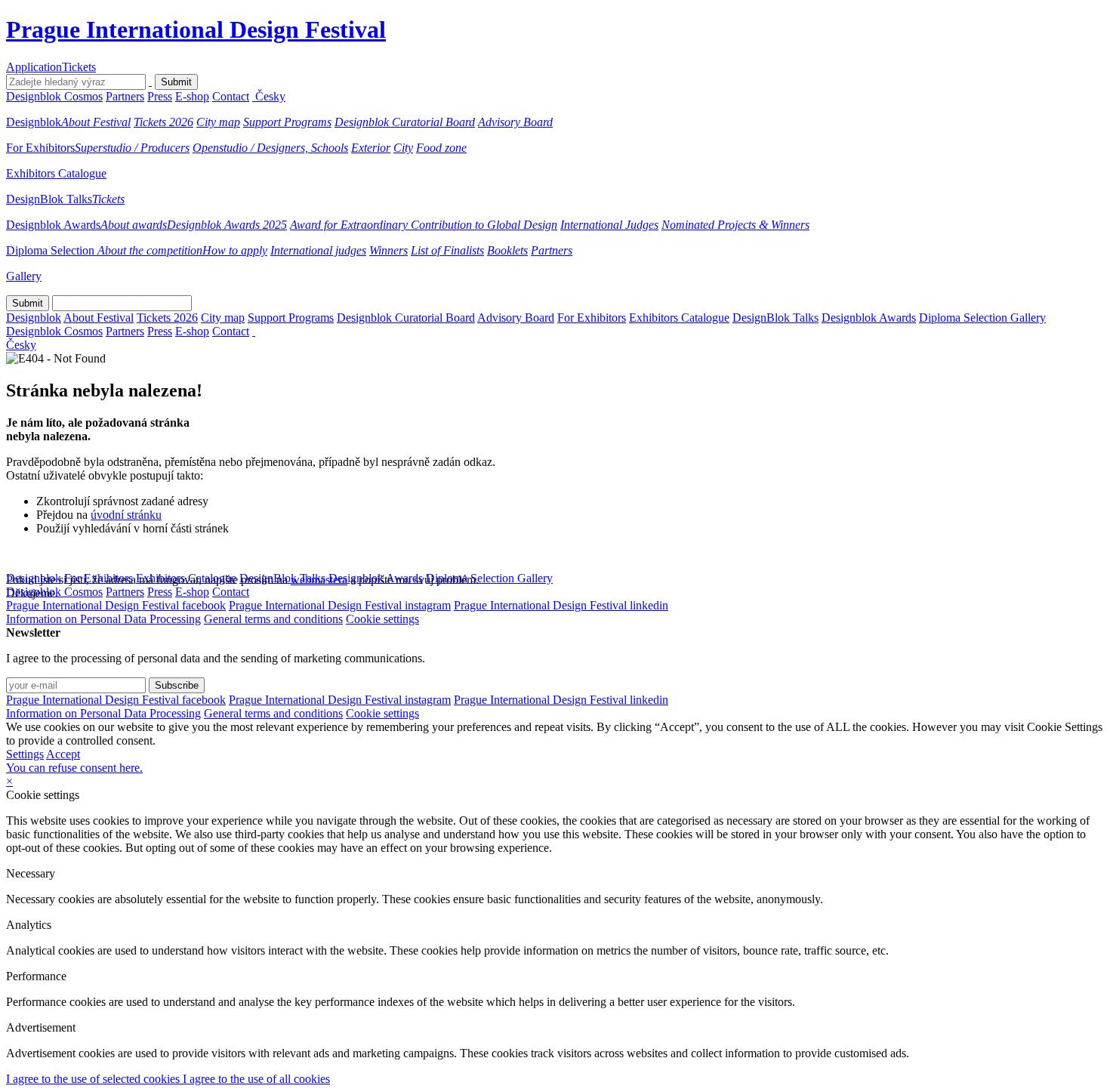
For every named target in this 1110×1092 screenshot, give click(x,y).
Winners (388, 250)
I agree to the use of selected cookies (94, 1078)
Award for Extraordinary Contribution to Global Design (423, 224)
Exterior (370, 147)
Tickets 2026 (163, 122)
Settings (25, 754)
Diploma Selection (51, 250)
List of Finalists (447, 250)
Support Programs (287, 122)
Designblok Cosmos (54, 96)
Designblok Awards (53, 224)
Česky (270, 96)
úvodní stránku (126, 514)
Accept (63, 754)
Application (34, 66)
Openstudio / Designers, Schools (270, 147)
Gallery (24, 276)
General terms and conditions (273, 618)
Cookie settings (382, 618)
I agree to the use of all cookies (256, 1078)
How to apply (234, 250)
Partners (125, 96)
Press (159, 96)
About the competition (149, 250)
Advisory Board (515, 122)
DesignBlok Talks (49, 199)
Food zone (441, 147)
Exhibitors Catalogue (56, 173)
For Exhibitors (40, 147)
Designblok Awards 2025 (227, 224)
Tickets (79, 66)
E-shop (192, 96)
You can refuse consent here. (74, 767)
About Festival (96, 122)
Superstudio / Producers (132, 147)
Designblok (33, 122)
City (403, 147)
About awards (133, 224)
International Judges (609, 224)
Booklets (507, 250)
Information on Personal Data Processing (103, 618)
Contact (230, 96)
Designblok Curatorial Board (405, 122)
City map (218, 122)
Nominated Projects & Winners (735, 224)
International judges (318, 250)
